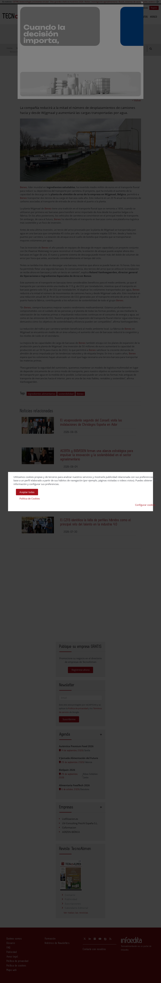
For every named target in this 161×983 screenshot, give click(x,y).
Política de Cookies (29, 498)
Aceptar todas (26, 492)
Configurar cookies (145, 504)
